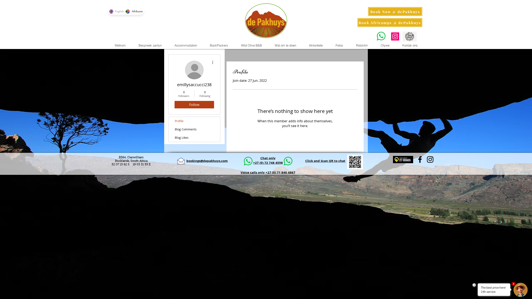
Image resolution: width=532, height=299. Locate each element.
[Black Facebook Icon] (420, 159)
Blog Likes (181, 138)
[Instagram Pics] (395, 36)
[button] (315, 45)
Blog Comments (186, 129)
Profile (179, 121)
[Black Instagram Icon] (430, 159)
